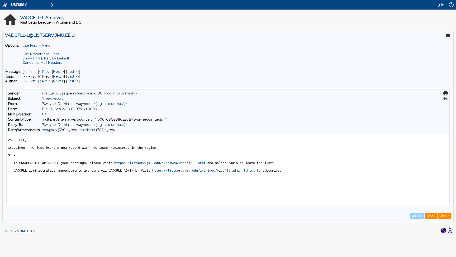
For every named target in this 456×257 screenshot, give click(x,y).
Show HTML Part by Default (46, 58)
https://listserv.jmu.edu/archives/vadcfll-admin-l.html (203, 171)
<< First (30, 71)
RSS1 (431, 216)
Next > (58, 71)
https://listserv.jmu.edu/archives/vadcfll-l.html (159, 163)
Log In (438, 5)
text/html (87, 130)
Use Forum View (36, 45)
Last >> (73, 71)
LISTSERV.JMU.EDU (19, 231)
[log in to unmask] (120, 93)
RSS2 (444, 216)
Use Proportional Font (41, 54)
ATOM (417, 216)
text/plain (49, 130)
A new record (53, 98)
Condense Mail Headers (42, 62)
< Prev (44, 71)
